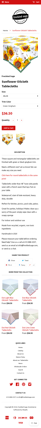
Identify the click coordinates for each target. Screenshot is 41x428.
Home (5, 30)
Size (4, 92)
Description (19, 152)
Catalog (20, 351)
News (21, 363)
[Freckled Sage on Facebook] (17, 385)
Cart (37, 2)
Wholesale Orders (20, 366)
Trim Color (6, 102)
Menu (6, 2)
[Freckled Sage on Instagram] (30, 385)
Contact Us (20, 373)
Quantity (6, 120)
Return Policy (20, 357)
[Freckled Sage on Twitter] (11, 385)
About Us (20, 354)
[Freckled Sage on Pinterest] (23, 385)
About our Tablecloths (20, 360)
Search (20, 370)
